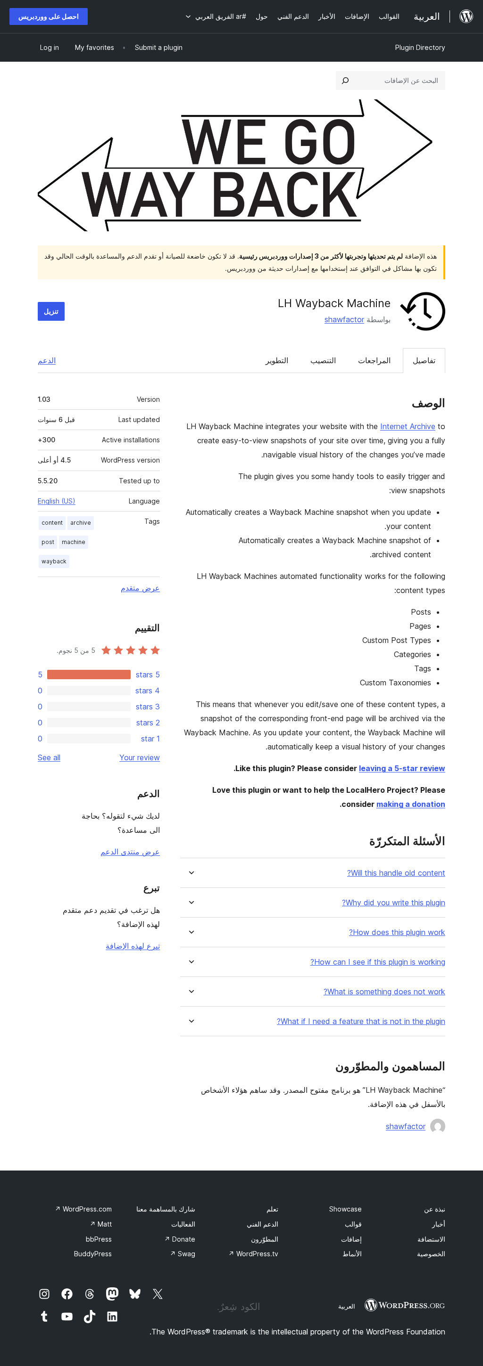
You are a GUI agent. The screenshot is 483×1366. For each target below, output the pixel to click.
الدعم (47, 360)
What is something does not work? (384, 991)
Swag (182, 1254)
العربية (346, 1306)
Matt (101, 1224)
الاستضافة (431, 1239)
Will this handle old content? (396, 873)
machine (73, 541)
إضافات (351, 1239)
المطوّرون (264, 1239)
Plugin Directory (420, 47)
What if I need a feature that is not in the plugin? (361, 1021)
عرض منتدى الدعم (130, 851)
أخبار (438, 1224)
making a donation (410, 804)
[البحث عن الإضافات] (345, 80)
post (48, 541)
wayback (54, 561)
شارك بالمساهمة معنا (165, 1209)
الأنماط (352, 1254)
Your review (139, 757)
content (52, 522)
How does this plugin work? (397, 932)
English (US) (56, 501)
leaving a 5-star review (402, 768)
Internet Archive (407, 426)
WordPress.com (83, 1209)
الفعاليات (183, 1224)
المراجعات (374, 360)
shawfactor (344, 319)
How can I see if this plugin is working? (377, 962)
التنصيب (323, 360)
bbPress (99, 1239)
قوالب (353, 1224)
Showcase (345, 1209)
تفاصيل (424, 360)
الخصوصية (431, 1254)
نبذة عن (434, 1209)
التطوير (277, 360)
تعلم (272, 1209)
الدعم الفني (262, 1224)
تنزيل (51, 311)
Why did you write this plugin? (393, 902)
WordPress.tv (253, 1254)
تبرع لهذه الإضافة (133, 946)
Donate (179, 1239)
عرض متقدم (140, 588)
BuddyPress (93, 1254)
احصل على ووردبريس (48, 16)
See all (49, 757)
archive (80, 522)
